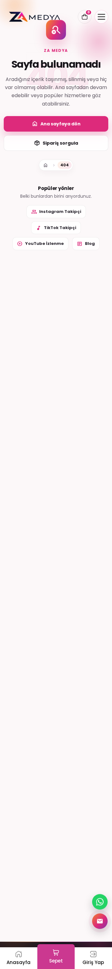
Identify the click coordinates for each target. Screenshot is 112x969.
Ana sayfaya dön (56, 124)
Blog (86, 243)
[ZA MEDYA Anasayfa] (34, 16)
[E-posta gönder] (100, 921)
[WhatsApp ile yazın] (100, 901)
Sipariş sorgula (56, 143)
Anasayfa (45, 165)
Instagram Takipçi (56, 211)
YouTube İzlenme (40, 243)
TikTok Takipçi (56, 227)
